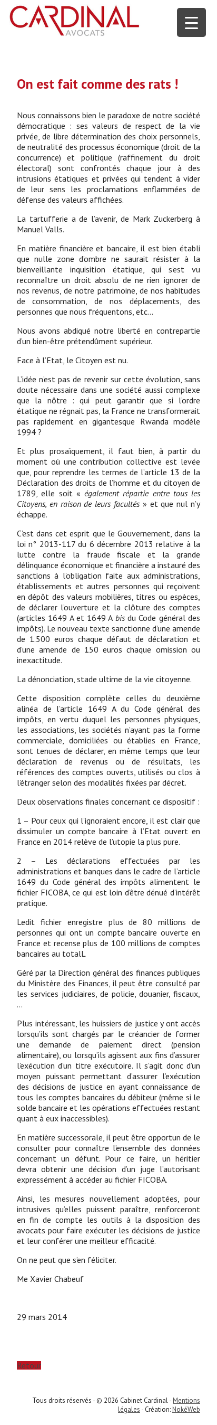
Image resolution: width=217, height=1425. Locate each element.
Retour (29, 1365)
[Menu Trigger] (191, 22)
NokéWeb (186, 1409)
